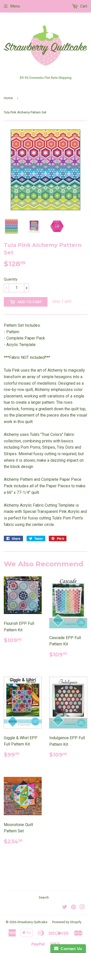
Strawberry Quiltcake (32, 922)
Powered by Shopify (66, 922)
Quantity (10, 279)
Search (44, 897)
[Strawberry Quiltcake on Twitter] (64, 907)
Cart (83, 6)
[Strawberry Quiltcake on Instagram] (82, 907)
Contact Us (70, 948)
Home (8, 98)
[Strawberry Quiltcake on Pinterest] (73, 907)
